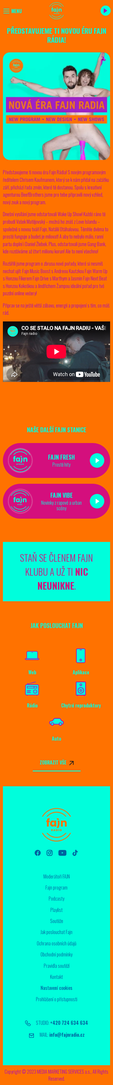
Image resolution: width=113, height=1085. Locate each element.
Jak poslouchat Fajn (56, 932)
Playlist (56, 909)
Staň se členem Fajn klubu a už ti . (56, 571)
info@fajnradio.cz (67, 1034)
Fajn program (56, 887)
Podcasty (56, 898)
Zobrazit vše (53, 762)
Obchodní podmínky (56, 954)
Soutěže (56, 920)
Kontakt (56, 976)
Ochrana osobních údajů (56, 943)
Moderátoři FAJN (56, 876)
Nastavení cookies (56, 988)
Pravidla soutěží (57, 965)
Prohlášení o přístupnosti (56, 999)
